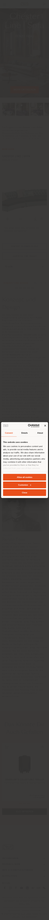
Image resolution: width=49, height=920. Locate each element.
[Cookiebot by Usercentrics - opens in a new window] (29, 425)
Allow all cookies (24, 477)
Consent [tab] (9, 433)
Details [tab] (24, 433)
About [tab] (40, 433)
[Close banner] (45, 426)
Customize (23, 485)
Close (24, 492)
